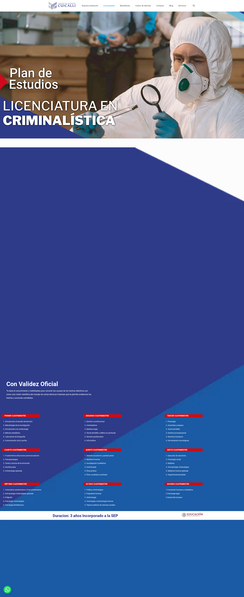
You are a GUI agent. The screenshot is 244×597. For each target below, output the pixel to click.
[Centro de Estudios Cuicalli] (62, 5)
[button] (7, 589)
